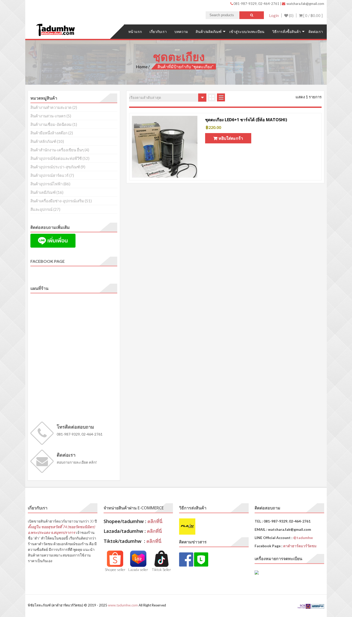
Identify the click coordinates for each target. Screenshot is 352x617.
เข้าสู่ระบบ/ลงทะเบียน (246, 31)
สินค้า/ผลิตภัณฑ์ (209, 31)
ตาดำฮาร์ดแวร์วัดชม (299, 546)
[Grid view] (212, 97)
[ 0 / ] (313, 15)
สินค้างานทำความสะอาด (51, 107)
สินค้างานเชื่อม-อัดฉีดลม (51, 124)
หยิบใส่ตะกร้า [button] (231, 138)
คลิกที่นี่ (154, 521)
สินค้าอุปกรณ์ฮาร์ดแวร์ (49, 175)
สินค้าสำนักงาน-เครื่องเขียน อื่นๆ (57, 149)
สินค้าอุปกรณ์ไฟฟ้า (46, 183)
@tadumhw (303, 537)
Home (142, 66)
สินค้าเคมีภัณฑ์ (43, 192)
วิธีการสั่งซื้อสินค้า (286, 31)
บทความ (181, 31)
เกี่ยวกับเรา (158, 31)
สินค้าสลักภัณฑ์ (43, 141)
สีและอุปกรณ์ (41, 209)
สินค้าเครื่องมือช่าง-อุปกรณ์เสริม (57, 200)
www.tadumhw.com (123, 605)
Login (274, 15)
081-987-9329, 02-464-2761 (256, 4)
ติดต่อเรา (315, 31)
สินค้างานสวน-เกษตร (48, 116)
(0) (291, 15)
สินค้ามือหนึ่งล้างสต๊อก (49, 133)
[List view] (221, 97)
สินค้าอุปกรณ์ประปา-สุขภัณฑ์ (55, 166)
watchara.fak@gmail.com (305, 4)
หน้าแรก (135, 31)
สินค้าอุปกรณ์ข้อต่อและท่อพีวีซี (56, 158)
